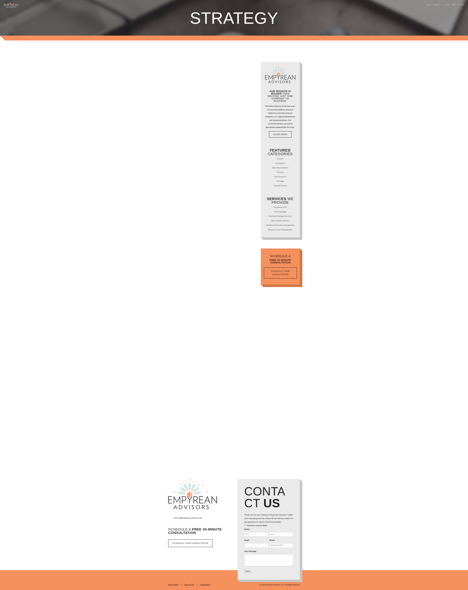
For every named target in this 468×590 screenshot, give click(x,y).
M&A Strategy (280, 212)
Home (428, 5)
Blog (453, 5)
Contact (461, 5)
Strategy (227, 129)
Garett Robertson (184, 420)
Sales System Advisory (280, 221)
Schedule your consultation (280, 273)
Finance (216, 129)
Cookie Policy (205, 585)
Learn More (280, 134)
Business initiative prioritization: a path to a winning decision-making (205, 268)
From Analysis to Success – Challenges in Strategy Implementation (205, 195)
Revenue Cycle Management (280, 230)
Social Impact (280, 177)
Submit (247, 571)
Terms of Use (189, 585)
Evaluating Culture (186, 414)
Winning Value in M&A (187, 123)
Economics (280, 163)
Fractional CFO (280, 207)
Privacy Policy (173, 585)
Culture (214, 420)
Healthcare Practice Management (280, 225)
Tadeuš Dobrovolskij (185, 129)
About (447, 5)
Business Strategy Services (280, 216)
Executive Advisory (223, 275)
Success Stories (280, 186)
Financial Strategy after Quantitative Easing (202, 343)
